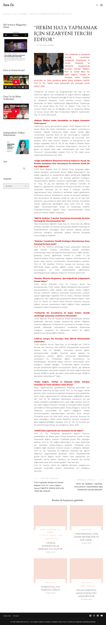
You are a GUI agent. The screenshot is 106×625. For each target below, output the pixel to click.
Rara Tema (63, 622)
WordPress (71, 622)
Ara (5, 161)
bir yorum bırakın (47, 45)
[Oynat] (6, 87)
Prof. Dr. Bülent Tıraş (51, 535)
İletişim (16, 616)
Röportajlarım (51, 538)
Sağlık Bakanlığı (87, 586)
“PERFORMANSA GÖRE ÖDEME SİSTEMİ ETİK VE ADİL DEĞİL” (86, 537)
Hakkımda (7, 616)
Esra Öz (8, 5)
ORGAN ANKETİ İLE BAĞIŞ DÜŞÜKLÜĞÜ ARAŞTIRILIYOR (86, 593)
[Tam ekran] (26, 87)
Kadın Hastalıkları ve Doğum (50, 531)
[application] (16, 82)
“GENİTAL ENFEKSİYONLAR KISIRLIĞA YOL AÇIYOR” (50, 546)
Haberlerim (86, 529)
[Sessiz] (23, 87)
